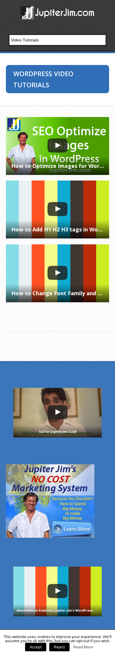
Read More (83, 647)
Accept (36, 647)
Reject (59, 647)
